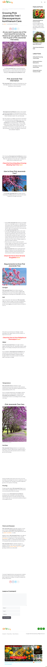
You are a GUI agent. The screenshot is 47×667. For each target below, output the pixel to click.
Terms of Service (15, 633)
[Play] (38, 656)
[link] (6, 647)
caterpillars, (9, 532)
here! (21, 165)
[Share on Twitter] (15, 29)
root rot (20, 546)
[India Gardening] (7, 2)
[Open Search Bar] (41, 2)
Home (3, 8)
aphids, (4, 532)
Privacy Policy (9, 633)
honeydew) (5, 538)
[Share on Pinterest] (10, 29)
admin (5, 24)
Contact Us (4, 633)
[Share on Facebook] (13, 29)
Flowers (6, 8)
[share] (31, 646)
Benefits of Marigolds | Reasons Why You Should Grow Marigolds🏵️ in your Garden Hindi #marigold (19, 647)
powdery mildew (13, 546)
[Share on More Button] (18, 29)
